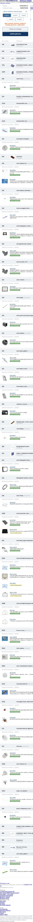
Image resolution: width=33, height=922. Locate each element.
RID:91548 (13, 85)
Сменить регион (5, 3)
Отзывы (2, 903)
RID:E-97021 (13, 574)
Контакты (3, 912)
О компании (3, 909)
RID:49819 (13, 411)
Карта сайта (4, 914)
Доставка (3, 901)
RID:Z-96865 (13, 780)
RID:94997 (13, 717)
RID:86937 (13, 467)
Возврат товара (5, 897)
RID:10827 (13, 770)
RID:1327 (12, 610)
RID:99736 (13, 735)
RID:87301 (13, 322)
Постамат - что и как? (6, 894)
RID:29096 (13, 583)
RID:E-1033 (13, 690)
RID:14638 (13, 215)
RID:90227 (13, 860)
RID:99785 (13, 268)
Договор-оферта (5, 910)
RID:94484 (13, 286)
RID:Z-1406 (13, 484)
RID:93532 (13, 110)
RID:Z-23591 (13, 869)
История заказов (5, 905)
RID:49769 (13, 619)
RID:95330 (13, 520)
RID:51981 (13, 565)
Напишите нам (4, 883)
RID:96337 (13, 502)
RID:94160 (13, 145)
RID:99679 (13, 753)
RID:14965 (13, 797)
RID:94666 (13, 375)
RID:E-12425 (13, 529)
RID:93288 (13, 340)
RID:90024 (13, 815)
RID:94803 (13, 197)
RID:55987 (13, 435)
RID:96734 (13, 232)
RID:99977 (13, 708)
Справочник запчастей (7, 891)
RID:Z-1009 (13, 357)
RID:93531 (13, 128)
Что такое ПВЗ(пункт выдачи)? (9, 893)
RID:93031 (13, 304)
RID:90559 (13, 170)
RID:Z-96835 (13, 637)
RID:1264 (12, 655)
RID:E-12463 (13, 592)
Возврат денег (4, 898)
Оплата (2, 902)
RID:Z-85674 (13, 547)
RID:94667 (13, 393)
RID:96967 (13, 179)
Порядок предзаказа (6, 895)
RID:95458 (13, 672)
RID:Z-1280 (13, 250)
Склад (2, 913)
